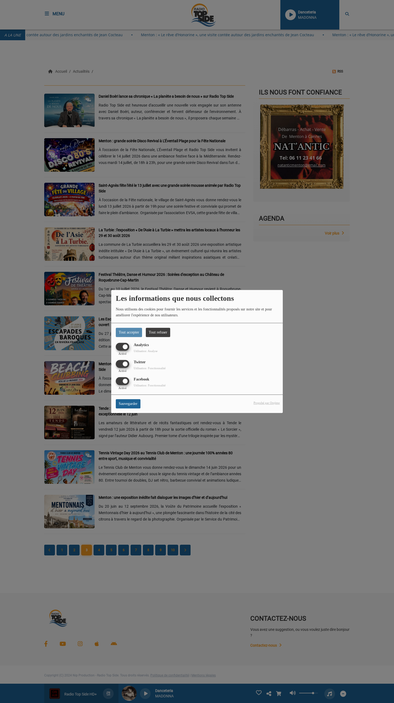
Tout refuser (158, 332)
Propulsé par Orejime (267, 403)
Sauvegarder (128, 404)
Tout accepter (129, 332)
